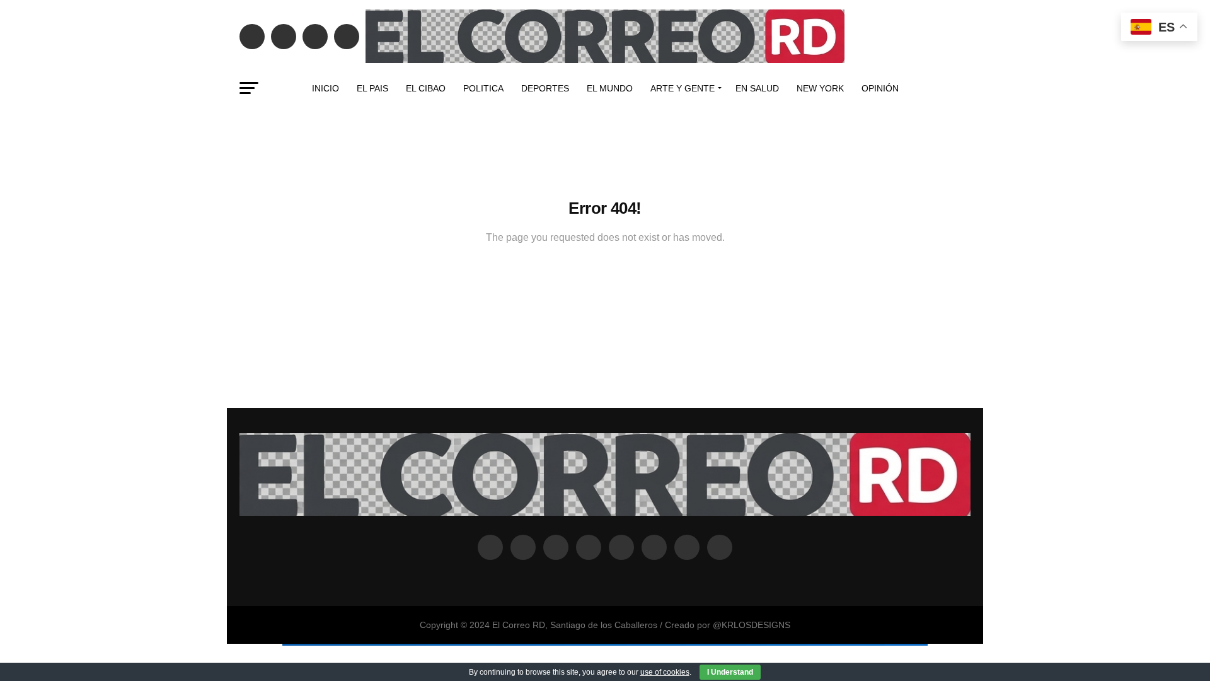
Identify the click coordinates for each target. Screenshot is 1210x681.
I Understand (730, 672)
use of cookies (664, 672)
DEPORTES (545, 88)
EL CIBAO (426, 88)
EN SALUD (757, 88)
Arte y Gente (682, 88)
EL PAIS (372, 88)
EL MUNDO (610, 88)
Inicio (325, 88)
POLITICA (483, 88)
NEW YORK (820, 88)
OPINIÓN (880, 88)
